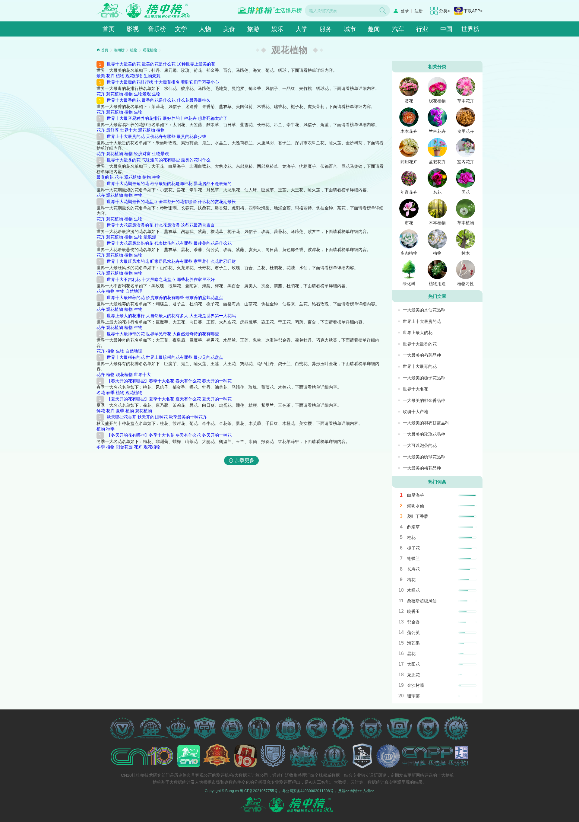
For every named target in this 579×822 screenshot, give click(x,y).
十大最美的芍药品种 (422, 355)
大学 (302, 29)
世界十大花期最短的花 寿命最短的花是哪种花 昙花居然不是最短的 (169, 183)
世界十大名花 (415, 389)
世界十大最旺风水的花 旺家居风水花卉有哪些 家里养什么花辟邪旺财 (171, 261)
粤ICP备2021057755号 (259, 791)
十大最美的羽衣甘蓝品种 (426, 422)
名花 (100, 392)
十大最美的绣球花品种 (424, 456)
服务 (326, 29)
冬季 (100, 446)
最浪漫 (150, 236)
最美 (100, 75)
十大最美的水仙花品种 (424, 309)
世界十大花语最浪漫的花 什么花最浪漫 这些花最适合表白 (161, 225)
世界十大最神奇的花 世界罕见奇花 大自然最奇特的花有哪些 (163, 333)
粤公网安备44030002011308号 (308, 791)
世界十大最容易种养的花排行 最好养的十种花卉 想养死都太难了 (167, 118)
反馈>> (344, 791)
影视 (133, 29)
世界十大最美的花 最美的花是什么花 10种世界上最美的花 (161, 64)
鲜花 (100, 410)
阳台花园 (124, 446)
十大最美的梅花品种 (422, 468)
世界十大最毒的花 (420, 366)
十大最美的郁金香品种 (424, 400)
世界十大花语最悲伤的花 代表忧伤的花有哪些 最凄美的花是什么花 (169, 243)
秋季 (110, 428)
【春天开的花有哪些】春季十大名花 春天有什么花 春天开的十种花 (169, 380)
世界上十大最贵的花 (422, 321)
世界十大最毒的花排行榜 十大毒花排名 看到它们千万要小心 (163, 82)
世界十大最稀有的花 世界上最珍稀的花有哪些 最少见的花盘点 (165, 357)
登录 (404, 10)
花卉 (110, 75)
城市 (350, 29)
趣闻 (374, 29)
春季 (110, 392)
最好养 (112, 130)
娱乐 (277, 29)
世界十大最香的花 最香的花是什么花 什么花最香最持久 (158, 100)
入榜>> (368, 791)
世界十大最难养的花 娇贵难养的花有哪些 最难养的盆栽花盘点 (165, 297)
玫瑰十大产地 (415, 411)
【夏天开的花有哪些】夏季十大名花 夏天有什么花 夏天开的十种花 (169, 399)
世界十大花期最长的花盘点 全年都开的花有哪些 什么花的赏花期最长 (171, 201)
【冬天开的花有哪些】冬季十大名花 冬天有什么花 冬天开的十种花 (169, 435)
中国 (446, 29)
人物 (205, 29)
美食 (229, 29)
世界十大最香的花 (420, 344)
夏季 (120, 410)
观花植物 (150, 50)
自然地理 (133, 291)
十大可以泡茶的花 (420, 445)
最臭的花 (104, 177)
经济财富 (142, 153)
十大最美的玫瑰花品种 (424, 434)
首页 (109, 29)
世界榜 (470, 29)
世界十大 (128, 130)
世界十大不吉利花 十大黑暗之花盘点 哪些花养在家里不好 (161, 279)
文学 (181, 29)
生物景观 (152, 75)
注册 (418, 10)
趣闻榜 (119, 50)
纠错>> (356, 791)
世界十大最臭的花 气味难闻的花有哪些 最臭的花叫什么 (158, 160)
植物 (133, 50)
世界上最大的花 (417, 332)
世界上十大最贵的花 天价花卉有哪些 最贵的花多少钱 (156, 136)
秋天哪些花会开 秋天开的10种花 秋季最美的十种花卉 (157, 417)
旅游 (253, 29)
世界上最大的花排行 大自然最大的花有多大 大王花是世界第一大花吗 (171, 315)
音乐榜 (157, 29)
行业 (422, 29)
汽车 (398, 29)
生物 (156, 93)
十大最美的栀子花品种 (424, 377)
